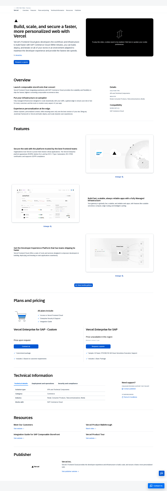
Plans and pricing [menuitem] (43, 10)
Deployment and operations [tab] (43, 383)
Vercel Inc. (19, 55)
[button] (14, 8)
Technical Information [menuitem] (57, 10)
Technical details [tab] (21, 383)
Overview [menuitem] (26, 10)
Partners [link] (28, 8)
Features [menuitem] (33, 10)
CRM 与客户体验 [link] (20, 8)
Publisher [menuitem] (78, 10)
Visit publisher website (69, 471)
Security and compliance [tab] (68, 383)
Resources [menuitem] (69, 10)
